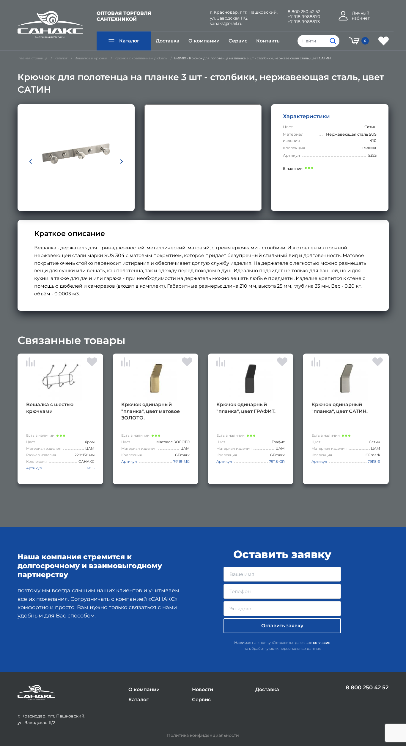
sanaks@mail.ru (226, 23)
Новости (202, 689)
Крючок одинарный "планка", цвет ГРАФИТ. (246, 408)
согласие (322, 642)
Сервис (238, 41)
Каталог (129, 41)
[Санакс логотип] (50, 24)
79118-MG (181, 461)
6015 (91, 468)
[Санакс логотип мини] (36, 692)
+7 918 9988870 (304, 16)
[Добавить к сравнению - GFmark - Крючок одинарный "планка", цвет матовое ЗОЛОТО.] (125, 363)
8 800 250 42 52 (304, 11)
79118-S (374, 461)
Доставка (168, 41)
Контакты (268, 41)
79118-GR (277, 461)
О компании (204, 41)
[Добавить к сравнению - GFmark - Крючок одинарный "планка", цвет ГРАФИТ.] (220, 363)
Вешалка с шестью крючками (49, 408)
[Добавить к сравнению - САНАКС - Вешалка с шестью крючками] (30, 363)
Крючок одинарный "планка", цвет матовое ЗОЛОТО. (150, 411)
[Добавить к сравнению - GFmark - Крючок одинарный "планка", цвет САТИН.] (315, 363)
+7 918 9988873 (304, 21)
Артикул (34, 468)
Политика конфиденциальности (203, 735)
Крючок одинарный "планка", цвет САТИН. (339, 408)
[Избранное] (383, 41)
